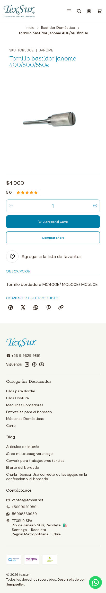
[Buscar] (79, 11)
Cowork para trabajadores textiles (35, 460)
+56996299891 (25, 507)
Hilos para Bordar (20, 391)
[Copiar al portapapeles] (61, 307)
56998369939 (24, 513)
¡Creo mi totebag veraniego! (30, 453)
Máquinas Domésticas (25, 418)
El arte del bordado (22, 467)
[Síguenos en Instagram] (26, 364)
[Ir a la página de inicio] (19, 11)
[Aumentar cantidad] (95, 206)
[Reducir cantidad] (10, 206)
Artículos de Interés (22, 446)
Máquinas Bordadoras (24, 405)
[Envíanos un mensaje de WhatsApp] (95, 582)
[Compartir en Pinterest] (48, 307)
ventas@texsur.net (27, 500)
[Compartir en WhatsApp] (35, 307)
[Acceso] (89, 11)
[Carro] (99, 11)
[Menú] (69, 11)
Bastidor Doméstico (58, 28)
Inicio (30, 28)
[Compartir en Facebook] (10, 307)
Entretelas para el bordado (29, 412)
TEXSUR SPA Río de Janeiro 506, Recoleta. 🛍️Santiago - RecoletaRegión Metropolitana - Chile (39, 527)
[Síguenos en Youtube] (41, 364)
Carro (11, 425)
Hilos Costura (17, 398)
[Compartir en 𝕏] (23, 307)
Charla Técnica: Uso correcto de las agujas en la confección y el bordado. (46, 476)
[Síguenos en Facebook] (34, 364)
